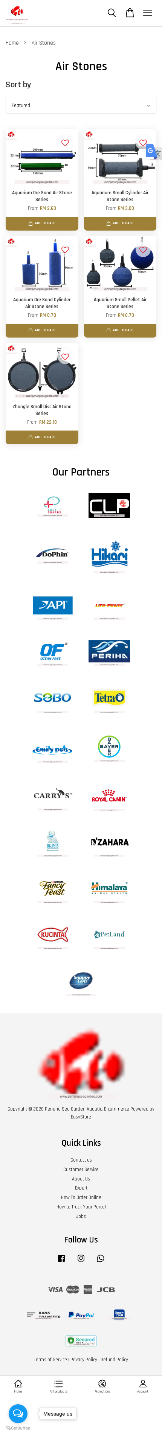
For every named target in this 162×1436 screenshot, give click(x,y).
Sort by (18, 84)
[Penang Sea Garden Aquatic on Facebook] (61, 1262)
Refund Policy (114, 1360)
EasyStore (81, 1117)
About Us (81, 1179)
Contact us (81, 1160)
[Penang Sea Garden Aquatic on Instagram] (81, 1262)
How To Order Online (81, 1197)
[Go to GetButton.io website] (18, 1428)
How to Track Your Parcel (81, 1207)
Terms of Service (50, 1360)
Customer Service (81, 1169)
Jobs (81, 1216)
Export (81, 1188)
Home (12, 42)
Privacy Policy (83, 1360)
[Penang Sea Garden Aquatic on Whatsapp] (100, 1262)
